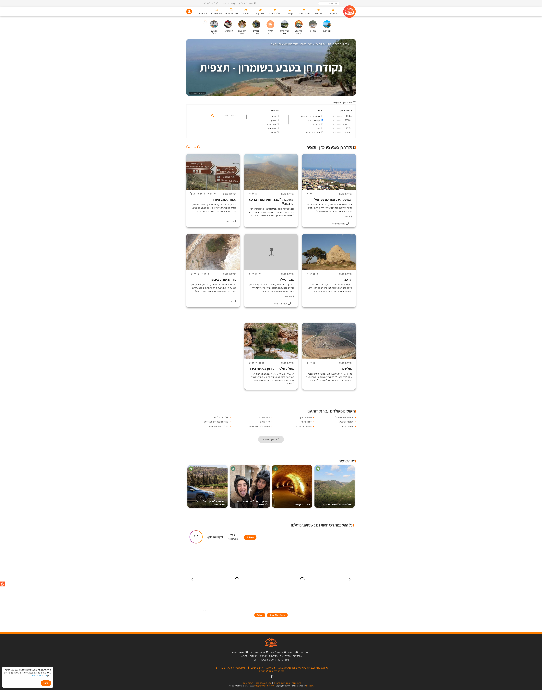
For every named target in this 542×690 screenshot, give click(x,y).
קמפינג (244, 656)
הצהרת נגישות (248, 683)
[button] (204, 22)
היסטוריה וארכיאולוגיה (311, 116)
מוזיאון (273, 132)
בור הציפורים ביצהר (223, 279)
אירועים (263, 656)
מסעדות (253, 656)
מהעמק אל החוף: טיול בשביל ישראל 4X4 (210, 503)
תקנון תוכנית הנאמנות (263, 683)
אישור (45, 683)
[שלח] (212, 115)
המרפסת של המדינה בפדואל (333, 199)
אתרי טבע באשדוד (304, 426)
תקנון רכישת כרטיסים (282, 683)
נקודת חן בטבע (314, 120)
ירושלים (346, 124)
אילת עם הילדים (221, 417)
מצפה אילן (287, 279)
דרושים (291, 652)
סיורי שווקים (265, 421)
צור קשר (304, 652)
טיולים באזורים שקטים (218, 426)
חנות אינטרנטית (257, 652)
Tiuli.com (310, 685)
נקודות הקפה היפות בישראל (216, 421)
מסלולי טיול (285, 656)
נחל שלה (346, 368)
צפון (348, 115)
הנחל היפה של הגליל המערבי (337, 504)
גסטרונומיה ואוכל (313, 132)
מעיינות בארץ (306, 417)
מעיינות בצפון (264, 417)
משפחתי (272, 128)
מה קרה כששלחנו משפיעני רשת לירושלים (252, 503)
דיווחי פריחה (306, 421)
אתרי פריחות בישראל (344, 417)
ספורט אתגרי (270, 124)
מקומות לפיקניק (346, 421)
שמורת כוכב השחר (224, 199)
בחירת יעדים (337, 116)
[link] (271, 677)
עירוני (318, 128)
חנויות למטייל (276, 652)
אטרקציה (317, 124)
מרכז (347, 120)
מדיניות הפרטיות (39, 675)
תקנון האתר (296, 683)
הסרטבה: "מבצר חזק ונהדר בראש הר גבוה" (271, 201)
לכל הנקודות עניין (271, 439)
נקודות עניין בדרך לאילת (259, 426)
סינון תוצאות (343, 141)
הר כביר (347, 279)
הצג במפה (194, 142)
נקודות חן (273, 656)
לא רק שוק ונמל (302, 504)
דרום (348, 128)
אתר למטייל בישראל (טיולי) (264, 685)
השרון (347, 132)
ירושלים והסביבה (268, 659)
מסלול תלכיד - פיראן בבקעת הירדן (271, 368)
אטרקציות (297, 656)
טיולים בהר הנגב (346, 426)
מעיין (273, 120)
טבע (274, 116)
